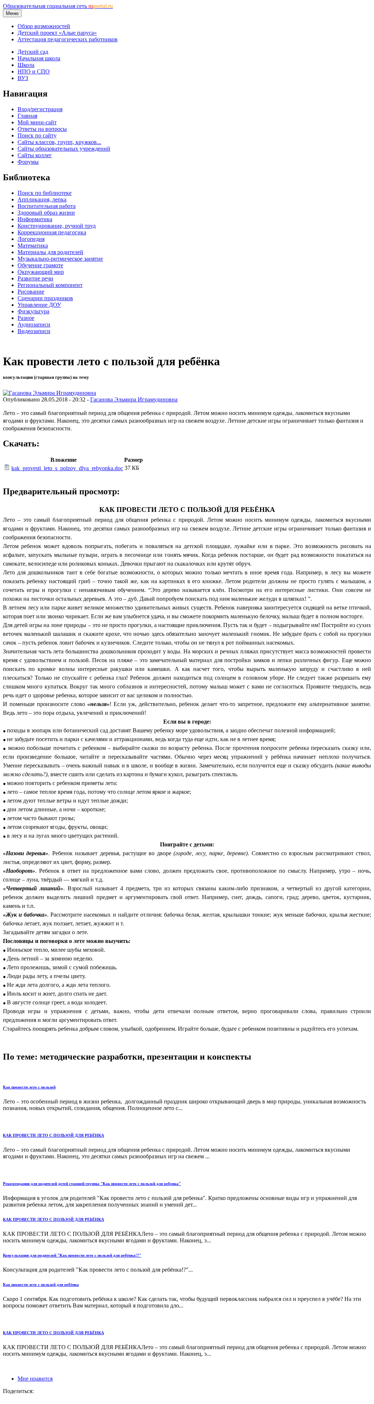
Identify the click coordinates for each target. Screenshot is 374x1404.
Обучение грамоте (40, 265)
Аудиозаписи (34, 324)
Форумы (28, 162)
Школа (26, 65)
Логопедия (31, 239)
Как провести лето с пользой (29, 1087)
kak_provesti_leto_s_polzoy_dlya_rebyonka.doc (67, 468)
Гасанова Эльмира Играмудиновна (134, 399)
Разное (26, 318)
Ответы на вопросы (42, 129)
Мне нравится (35, 1378)
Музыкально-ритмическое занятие (60, 259)
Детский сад (33, 52)
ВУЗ (23, 78)
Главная (27, 116)
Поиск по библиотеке (45, 193)
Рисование (31, 291)
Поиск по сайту (37, 135)
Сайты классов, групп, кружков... (59, 142)
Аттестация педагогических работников (68, 39)
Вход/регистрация (40, 109)
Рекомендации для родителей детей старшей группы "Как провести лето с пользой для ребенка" (92, 1183)
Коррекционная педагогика (52, 232)
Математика (33, 245)
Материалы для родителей (50, 252)
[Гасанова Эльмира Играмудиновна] (49, 393)
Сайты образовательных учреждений (64, 149)
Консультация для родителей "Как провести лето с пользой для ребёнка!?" (72, 1255)
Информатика (35, 219)
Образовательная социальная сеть (58, 6)
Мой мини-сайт (37, 122)
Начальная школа (39, 58)
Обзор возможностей (44, 26)
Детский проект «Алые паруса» (57, 33)
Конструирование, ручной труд (57, 226)
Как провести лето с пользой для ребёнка (41, 1284)
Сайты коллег (35, 155)
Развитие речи (35, 278)
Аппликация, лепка (42, 199)
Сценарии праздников (45, 298)
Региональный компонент (50, 285)
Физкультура (33, 311)
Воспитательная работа (47, 206)
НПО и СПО (34, 71)
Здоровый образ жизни (46, 213)
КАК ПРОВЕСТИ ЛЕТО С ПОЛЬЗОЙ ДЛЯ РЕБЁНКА (53, 1135)
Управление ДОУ (39, 305)
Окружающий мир (41, 272)
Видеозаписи (34, 331)
